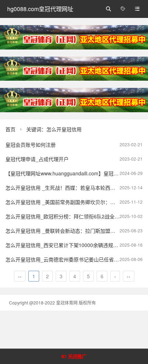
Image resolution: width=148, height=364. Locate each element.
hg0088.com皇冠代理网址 (40, 9)
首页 (10, 129)
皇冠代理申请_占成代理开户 (37, 158)
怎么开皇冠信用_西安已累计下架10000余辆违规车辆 (64, 245)
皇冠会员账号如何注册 (30, 144)
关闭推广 (77, 356)
